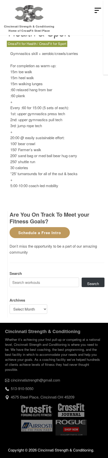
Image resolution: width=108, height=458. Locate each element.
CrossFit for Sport (52, 43)
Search (16, 273)
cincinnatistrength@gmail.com (35, 380)
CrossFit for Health (22, 43)
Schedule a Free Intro (39, 232)
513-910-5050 (22, 388)
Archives (17, 300)
